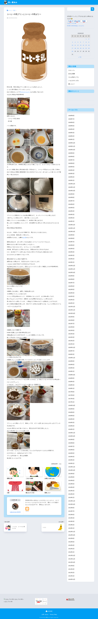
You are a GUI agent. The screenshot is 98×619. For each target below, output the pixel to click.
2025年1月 (71, 180)
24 (72, 51)
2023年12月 (71, 224)
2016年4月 (71, 419)
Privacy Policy (53, 614)
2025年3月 (71, 173)
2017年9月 (71, 392)
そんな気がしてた (73, 77)
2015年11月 (71, 432)
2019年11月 (71, 357)
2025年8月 (71, 156)
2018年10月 (71, 375)
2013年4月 (71, 518)
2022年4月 (71, 293)
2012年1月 (71, 552)
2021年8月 (71, 320)
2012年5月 (71, 542)
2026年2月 (71, 136)
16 (89, 45)
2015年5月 (71, 453)
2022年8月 (71, 279)
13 (80, 45)
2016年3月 (71, 422)
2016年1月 (71, 429)
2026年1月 (71, 139)
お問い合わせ (45, 614)
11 (75, 45)
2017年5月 (71, 395)
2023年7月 (71, 241)
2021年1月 (71, 344)
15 (86, 45)
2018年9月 (71, 378)
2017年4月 (71, 398)
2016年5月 (71, 415)
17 (72, 48)
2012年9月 (71, 538)
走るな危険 (71, 73)
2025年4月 (71, 170)
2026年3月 (71, 132)
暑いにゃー (71, 84)
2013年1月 (71, 528)
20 (80, 48)
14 (83, 45)
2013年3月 (71, 521)
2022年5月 (71, 289)
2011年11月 (71, 559)
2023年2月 (71, 259)
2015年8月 (71, 443)
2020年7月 (71, 351)
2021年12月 (71, 306)
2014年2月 (71, 494)
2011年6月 (71, 565)
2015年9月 (71, 439)
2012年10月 (71, 535)
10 (72, 45)
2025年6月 (71, 163)
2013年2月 (71, 525)
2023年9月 (71, 235)
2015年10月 (71, 436)
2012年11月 (71, 531)
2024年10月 (71, 190)
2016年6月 (71, 412)
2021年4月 (71, 334)
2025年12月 (71, 143)
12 (78, 45)
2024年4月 (71, 211)
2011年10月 (71, 562)
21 (83, 48)
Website (27, 511)
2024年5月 (71, 207)
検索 (92, 9)
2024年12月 (71, 184)
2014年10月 (71, 470)
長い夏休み (12, 2)
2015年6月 (71, 450)
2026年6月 (71, 122)
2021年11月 (71, 310)
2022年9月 (71, 276)
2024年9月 (71, 194)
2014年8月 (71, 477)
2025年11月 (71, 146)
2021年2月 (71, 340)
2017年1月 (71, 402)
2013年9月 (71, 507)
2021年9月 (71, 317)
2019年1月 (71, 371)
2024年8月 (71, 197)
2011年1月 (71, 576)
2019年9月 (71, 361)
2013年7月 (71, 511)
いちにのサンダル (73, 80)
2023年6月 (71, 245)
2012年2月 (71, 548)
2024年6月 (71, 204)
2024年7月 (71, 201)
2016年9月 (71, 409)
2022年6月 (71, 286)
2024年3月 (71, 214)
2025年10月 (71, 149)
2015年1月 (71, 463)
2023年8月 (71, 238)
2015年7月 (71, 446)
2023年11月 (71, 228)
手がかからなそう (25, 92)
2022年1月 (71, 303)
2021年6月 (71, 327)
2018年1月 (71, 388)
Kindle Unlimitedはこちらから (75, 25)
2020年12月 (71, 347)
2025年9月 (71, 153)
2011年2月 (71, 572)
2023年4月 (71, 252)
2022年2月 (71, 299)
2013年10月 (71, 504)
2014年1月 (71, 497)
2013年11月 (71, 501)
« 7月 (79, 57)
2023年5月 (71, 248)
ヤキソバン (71, 70)
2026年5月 (71, 126)
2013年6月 (71, 514)
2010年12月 (71, 579)
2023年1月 (71, 262)
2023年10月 (71, 231)
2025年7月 (71, 160)
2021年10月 (71, 313)
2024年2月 (71, 218)
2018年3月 (71, 385)
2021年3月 (71, 337)
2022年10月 (71, 272)
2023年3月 (71, 255)
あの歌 (24, 237)
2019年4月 (71, 368)
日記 (60, 464)
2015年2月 (71, 460)
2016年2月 (71, 426)
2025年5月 (71, 167)
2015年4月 (71, 456)
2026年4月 (71, 129)
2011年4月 (71, 569)
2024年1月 (71, 221)
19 (78, 48)
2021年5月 (71, 330)
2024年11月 (71, 187)
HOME (49, 611)
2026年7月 (71, 119)
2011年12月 (71, 555)
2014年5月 (71, 484)
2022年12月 (71, 265)
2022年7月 (71, 282)
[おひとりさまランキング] (70, 599)
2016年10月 (71, 405)
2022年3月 (71, 296)
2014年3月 (71, 490)
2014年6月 (71, 480)
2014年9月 (71, 473)
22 (86, 48)
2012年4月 (71, 545)
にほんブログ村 (71, 23)
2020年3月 (71, 354)
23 (89, 48)
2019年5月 (71, 364)
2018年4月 (71, 381)
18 (75, 48)
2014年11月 (71, 467)
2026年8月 (71, 115)
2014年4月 (71, 487)
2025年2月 (71, 177)
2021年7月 (71, 323)
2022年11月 (71, 269)
